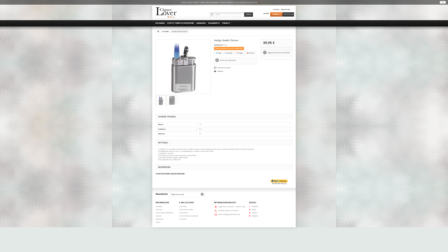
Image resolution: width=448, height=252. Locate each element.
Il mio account (186, 202)
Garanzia (159, 216)
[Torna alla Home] (158, 31)
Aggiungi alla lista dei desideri (278, 53)
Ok (443, 2)
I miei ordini (183, 206)
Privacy (158, 222)
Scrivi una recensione (228, 60)
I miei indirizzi (183, 213)
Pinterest (251, 53)
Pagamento (159, 219)
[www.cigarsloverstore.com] (177, 12)
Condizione (218, 45)
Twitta (219, 53)
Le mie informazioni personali (188, 216)
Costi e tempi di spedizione (164, 213)
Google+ (240, 53)
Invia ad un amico (224, 68)
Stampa (220, 71)
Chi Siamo (159, 209)
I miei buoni (182, 219)
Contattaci (276, 9)
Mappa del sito (285, 9)
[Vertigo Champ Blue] (161, 101)
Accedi (266, 13)
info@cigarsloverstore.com (231, 214)
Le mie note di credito (186, 209)
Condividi (229, 53)
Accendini (165, 31)
